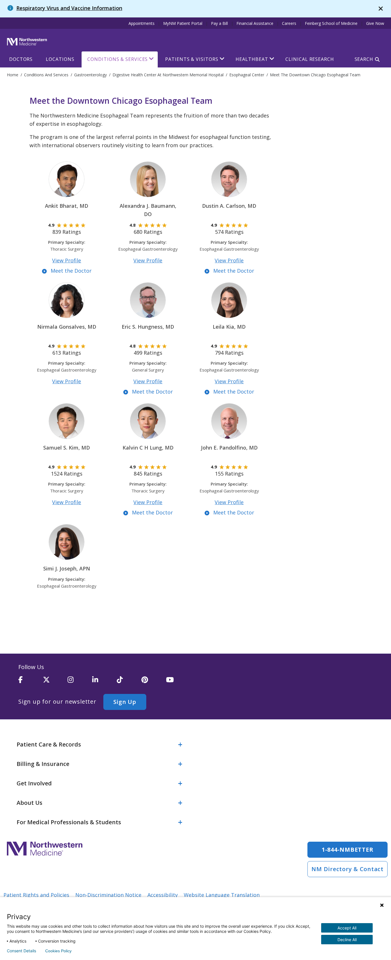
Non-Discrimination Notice (108, 894)
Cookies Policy (58, 951)
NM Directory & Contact (347, 869)
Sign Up (124, 702)
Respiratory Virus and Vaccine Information (69, 8)
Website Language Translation (222, 894)
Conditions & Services (117, 59)
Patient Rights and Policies (36, 894)
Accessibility (162, 894)
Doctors (21, 59)
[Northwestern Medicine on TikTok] (129, 682)
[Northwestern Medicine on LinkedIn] (104, 682)
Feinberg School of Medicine (331, 23)
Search (364, 59)
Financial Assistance (254, 23)
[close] (380, 9)
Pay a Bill (219, 23)
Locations (60, 59)
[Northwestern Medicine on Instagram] (80, 682)
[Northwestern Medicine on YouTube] (178, 682)
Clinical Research (309, 59)
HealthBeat (252, 59)
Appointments (142, 23)
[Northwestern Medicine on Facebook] (30, 682)
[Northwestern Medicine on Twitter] (55, 682)
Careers (289, 23)
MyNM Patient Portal (182, 23)
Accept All (346, 927)
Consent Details (21, 951)
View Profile (66, 260)
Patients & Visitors (191, 59)
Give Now (375, 23)
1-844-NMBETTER (348, 849)
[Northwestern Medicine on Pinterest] (153, 682)
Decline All (347, 939)
